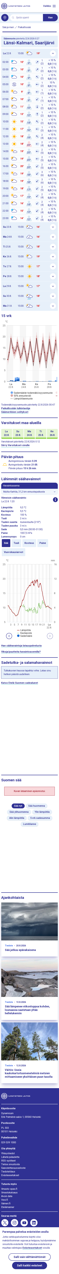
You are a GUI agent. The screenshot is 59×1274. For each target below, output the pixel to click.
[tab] (6, 543)
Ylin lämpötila (42, 811)
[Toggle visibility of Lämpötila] (24, 630)
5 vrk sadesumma (40, 818)
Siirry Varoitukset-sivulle (15, 445)
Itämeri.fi (5, 1203)
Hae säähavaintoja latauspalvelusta (21, 645)
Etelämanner (7, 1207)
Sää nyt (18, 805)
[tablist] (29, 548)
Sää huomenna (36, 805)
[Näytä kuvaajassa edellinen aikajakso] (9, 636)
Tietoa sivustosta (10, 1164)
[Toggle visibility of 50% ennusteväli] (21, 395)
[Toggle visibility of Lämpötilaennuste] (22, 398)
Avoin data (6, 1196)
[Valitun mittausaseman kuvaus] (55, 499)
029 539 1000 (8, 1142)
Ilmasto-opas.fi (9, 1188)
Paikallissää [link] (24, 27)
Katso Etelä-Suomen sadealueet (19, 682)
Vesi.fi (4, 1199)
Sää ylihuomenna (19, 811)
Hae (50, 17)
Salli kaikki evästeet (29, 1265)
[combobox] (28, 17)
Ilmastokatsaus (9, 1192)
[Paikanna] (4, 17)
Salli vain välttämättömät (30, 1257)
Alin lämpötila (16, 818)
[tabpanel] (29, 598)
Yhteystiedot (8, 1153)
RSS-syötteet (8, 1160)
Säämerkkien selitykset (14, 412)
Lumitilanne (29, 824)
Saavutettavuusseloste (13, 1168)
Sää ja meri (8, 27)
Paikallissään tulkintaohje (15, 408)
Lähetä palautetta (10, 1157)
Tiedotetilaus (8, 1171)
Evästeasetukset (10, 1175)
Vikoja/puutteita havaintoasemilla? (21, 651)
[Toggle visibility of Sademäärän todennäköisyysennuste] (32, 392)
